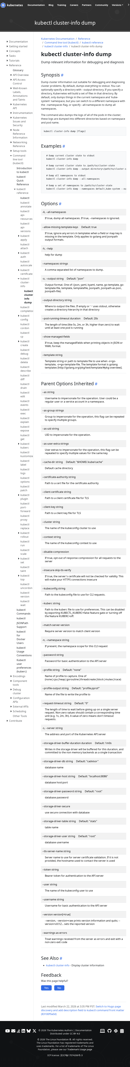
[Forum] (13, 1031)
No (59, 988)
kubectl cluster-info (56, 46)
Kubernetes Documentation (58, 38)
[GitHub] (109, 1031)
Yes (46, 988)
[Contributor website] (102, 1031)
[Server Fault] (18, 1031)
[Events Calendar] (122, 1031)
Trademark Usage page (79, 1049)
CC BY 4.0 (75, 1033)
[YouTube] (7, 1031)
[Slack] (116, 1031)
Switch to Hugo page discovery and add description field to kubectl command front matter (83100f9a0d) (82, 1010)
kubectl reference (92, 42)
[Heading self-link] (62, 75)
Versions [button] (116, 4)
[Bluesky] (29, 1031)
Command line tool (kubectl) (61, 42)
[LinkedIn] (23, 1031)
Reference (84, 38)
